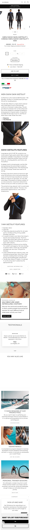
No (15, 526)
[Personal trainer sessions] (15, 469)
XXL (22, 53)
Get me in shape (15, 456)
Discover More (15, 422)
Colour (15, 57)
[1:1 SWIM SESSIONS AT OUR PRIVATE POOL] (15, 400)
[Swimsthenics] (15, 435)
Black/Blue (15, 60)
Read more (6, 316)
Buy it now (15, 75)
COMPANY (15, 496)
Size (15, 51)
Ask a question (15, 269)
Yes (15, 521)
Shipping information (15, 266)
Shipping (13, 46)
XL (17, 53)
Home (14, 34)
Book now (15, 492)
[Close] (27, 514)
